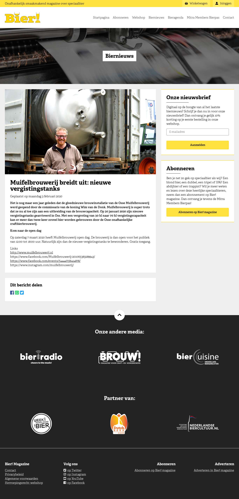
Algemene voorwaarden (21, 478)
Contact (228, 17)
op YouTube (75, 478)
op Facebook (76, 483)
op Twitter (74, 470)
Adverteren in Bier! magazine (214, 470)
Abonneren (121, 17)
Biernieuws (156, 17)
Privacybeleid (14, 474)
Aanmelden (197, 145)
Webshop (138, 17)
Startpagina (101, 17)
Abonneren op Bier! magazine (197, 212)
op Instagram (76, 474)
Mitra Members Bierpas (203, 17)
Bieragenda (175, 17)
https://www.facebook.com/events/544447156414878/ (45, 261)
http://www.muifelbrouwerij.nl (31, 252)
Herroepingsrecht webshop (24, 483)
